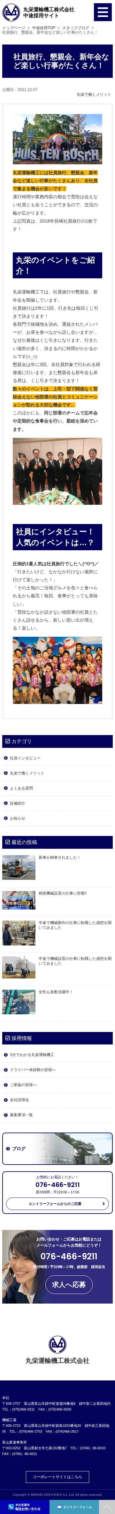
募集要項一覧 (21, 1115)
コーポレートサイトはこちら (57, 1477)
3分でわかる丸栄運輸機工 (32, 1054)
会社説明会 (19, 1100)
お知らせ (17, 818)
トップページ (13, 28)
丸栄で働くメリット (94, 94)
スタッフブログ (75, 28)
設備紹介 (17, 803)
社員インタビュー (25, 758)
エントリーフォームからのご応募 (55, 1204)
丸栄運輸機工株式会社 (48, 12)
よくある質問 (21, 788)
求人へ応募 (69, 1284)
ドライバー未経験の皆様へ (33, 1070)
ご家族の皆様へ (23, 1085)
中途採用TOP (43, 28)
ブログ (19, 1148)
